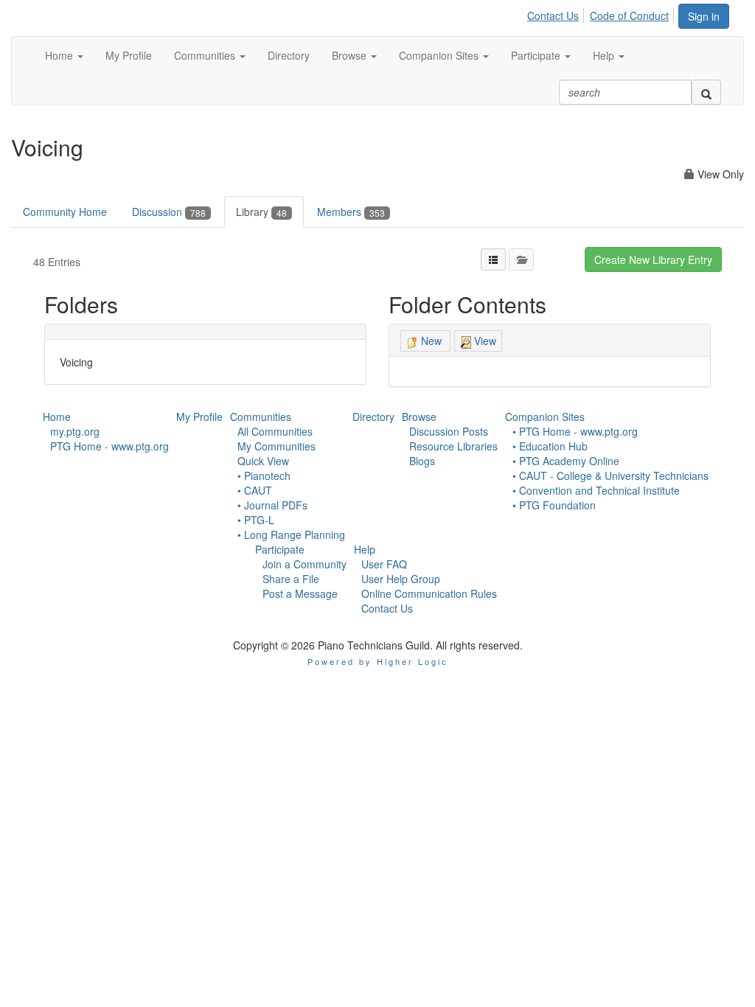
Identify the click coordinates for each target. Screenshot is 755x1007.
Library (261, 211)
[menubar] (602, 13)
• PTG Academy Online (565, 460)
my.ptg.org (75, 431)
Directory (373, 416)
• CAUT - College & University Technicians (610, 475)
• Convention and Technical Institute (596, 490)
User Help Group (400, 578)
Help (364, 549)
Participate (280, 549)
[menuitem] (557, 13)
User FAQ (384, 564)
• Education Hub (550, 446)
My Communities (276, 446)
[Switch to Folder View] (521, 259)
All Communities (275, 431)
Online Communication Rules (429, 593)
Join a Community (304, 564)
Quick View (263, 460)
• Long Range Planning (291, 534)
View (483, 340)
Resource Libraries (453, 446)
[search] (706, 92)
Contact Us (553, 15)
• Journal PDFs (272, 505)
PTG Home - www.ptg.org (109, 446)
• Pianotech (263, 475)
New (431, 340)
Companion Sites (545, 416)
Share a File (290, 578)
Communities (260, 416)
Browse (419, 416)
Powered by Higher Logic (377, 661)
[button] (64, 55)
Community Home (65, 211)
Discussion (169, 211)
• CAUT (254, 490)
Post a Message (300, 593)
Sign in (704, 16)
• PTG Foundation (554, 505)
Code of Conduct (629, 15)
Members (351, 211)
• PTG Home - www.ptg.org (575, 431)
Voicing (76, 362)
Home (57, 416)
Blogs (422, 460)
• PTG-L (255, 519)
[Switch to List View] (493, 259)
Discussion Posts (448, 431)
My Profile (199, 416)
